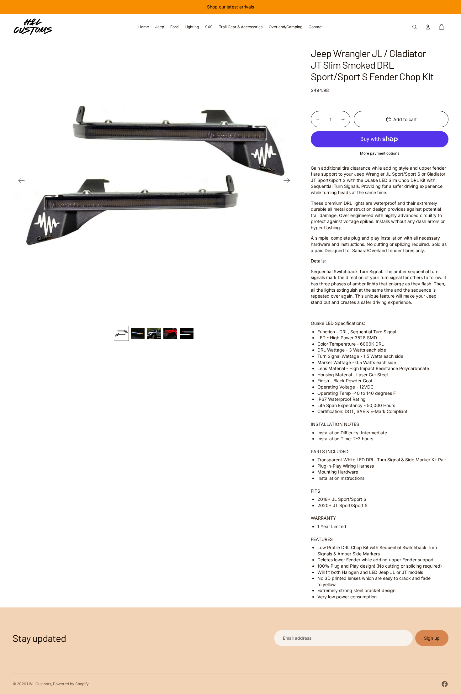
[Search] (414, 27)
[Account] (428, 27)
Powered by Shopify (71, 683)
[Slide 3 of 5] (154, 333)
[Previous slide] (20, 181)
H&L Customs (39, 683)
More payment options (379, 153)
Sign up (432, 638)
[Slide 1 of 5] (121, 333)
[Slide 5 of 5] (186, 333)
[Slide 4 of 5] (170, 333)
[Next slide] (289, 181)
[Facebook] (444, 684)
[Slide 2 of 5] (138, 333)
